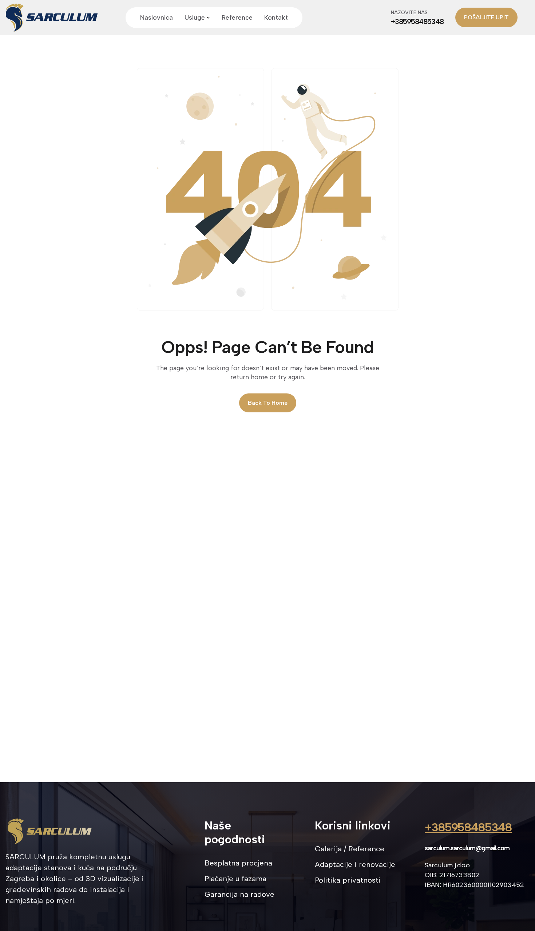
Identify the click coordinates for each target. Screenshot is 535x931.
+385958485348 (468, 827)
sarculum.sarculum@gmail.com (467, 848)
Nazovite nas (409, 12)
